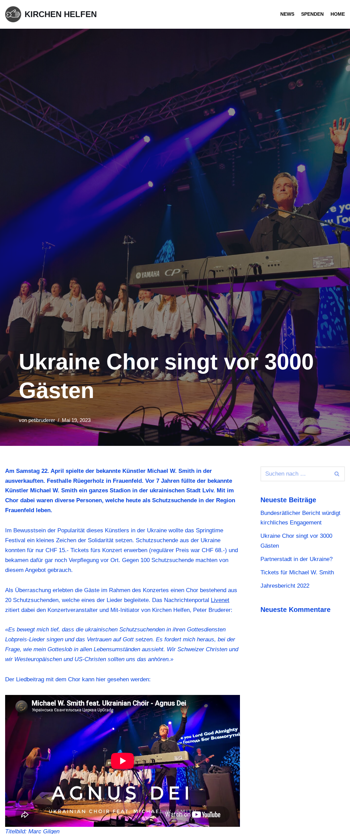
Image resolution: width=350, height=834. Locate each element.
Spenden (312, 14)
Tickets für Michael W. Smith (297, 572)
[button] (336, 473)
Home (338, 14)
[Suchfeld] (337, 473)
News (287, 14)
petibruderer (41, 420)
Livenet (220, 600)
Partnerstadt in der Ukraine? (296, 559)
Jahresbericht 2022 (284, 586)
